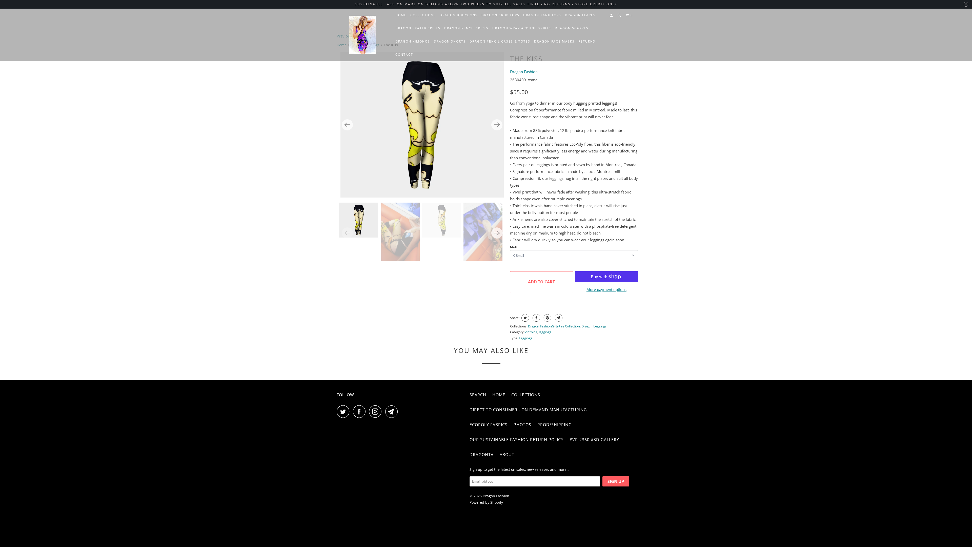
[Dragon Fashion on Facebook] (360, 411)
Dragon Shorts (450, 41)
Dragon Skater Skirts (417, 28)
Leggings (525, 338)
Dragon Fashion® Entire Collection (554, 326)
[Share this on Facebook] (535, 318)
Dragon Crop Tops (500, 15)
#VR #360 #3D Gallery (594, 439)
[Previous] (347, 124)
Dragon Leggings (593, 326)
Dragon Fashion (524, 71)
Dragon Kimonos (412, 41)
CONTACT (404, 54)
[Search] (620, 15)
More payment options (606, 289)
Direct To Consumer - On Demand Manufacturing (528, 410)
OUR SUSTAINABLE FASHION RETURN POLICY (516, 439)
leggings (545, 332)
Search (478, 395)
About (507, 454)
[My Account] (612, 15)
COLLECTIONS (423, 15)
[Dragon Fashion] (363, 34)
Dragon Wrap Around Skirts (521, 28)
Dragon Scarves (572, 28)
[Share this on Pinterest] (546, 318)
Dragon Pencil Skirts (466, 28)
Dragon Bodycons (459, 15)
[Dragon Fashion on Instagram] (376, 411)
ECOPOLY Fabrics (489, 424)
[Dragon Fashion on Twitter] (344, 411)
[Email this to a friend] (558, 318)
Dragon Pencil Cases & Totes (500, 41)
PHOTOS (522, 424)
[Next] (496, 124)
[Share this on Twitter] (524, 318)
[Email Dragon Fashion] (392, 411)
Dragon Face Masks (554, 41)
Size (513, 246)
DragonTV (482, 454)
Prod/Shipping (554, 424)
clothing (531, 332)
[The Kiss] (422, 125)
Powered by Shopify (486, 502)
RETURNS (586, 41)
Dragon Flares (580, 15)
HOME (401, 15)
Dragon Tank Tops (542, 15)
